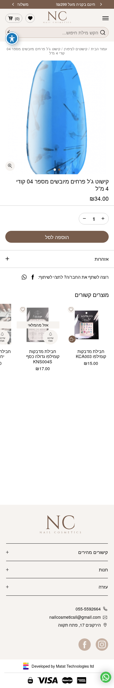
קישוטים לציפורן (75, 48)
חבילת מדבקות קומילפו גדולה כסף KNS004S (42, 356)
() (17, 18)
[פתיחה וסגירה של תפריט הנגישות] (12, 38)
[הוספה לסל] (72, 339)
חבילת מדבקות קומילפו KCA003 (91, 354)
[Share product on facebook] (33, 277)
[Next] (13, 4)
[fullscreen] (10, 166)
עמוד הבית (99, 48)
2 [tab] (55, 169)
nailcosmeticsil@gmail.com (75, 617)
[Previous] (101, 4)
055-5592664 (88, 609)
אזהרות (102, 258)
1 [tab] (59, 169)
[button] (71, 309)
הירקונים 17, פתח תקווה (79, 625)
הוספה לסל (57, 236)
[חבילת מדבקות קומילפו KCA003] (86, 325)
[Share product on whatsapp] (24, 277)
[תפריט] (105, 18)
